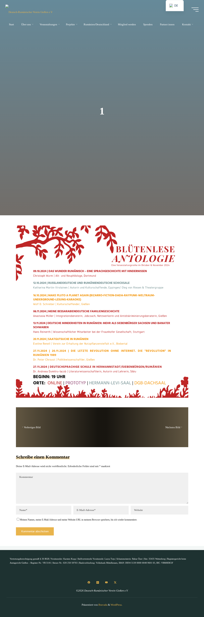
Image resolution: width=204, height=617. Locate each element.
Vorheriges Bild (32, 427)
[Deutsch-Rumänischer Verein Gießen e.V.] (29, 9)
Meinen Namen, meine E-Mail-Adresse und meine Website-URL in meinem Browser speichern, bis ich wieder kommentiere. (78, 519)
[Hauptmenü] (195, 10)
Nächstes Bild (172, 427)
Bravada (102, 604)
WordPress (116, 604)
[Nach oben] (188, 601)
